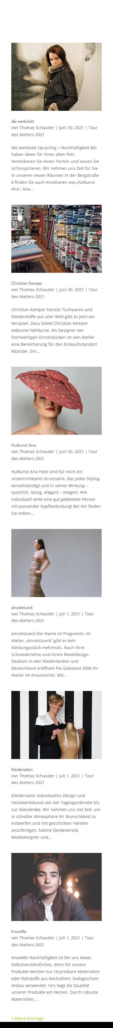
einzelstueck (22, 608)
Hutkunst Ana (23, 445)
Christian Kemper (26, 284)
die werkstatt (22, 122)
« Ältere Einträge (27, 1018)
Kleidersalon (22, 770)
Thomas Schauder (36, 127)
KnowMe (18, 932)
